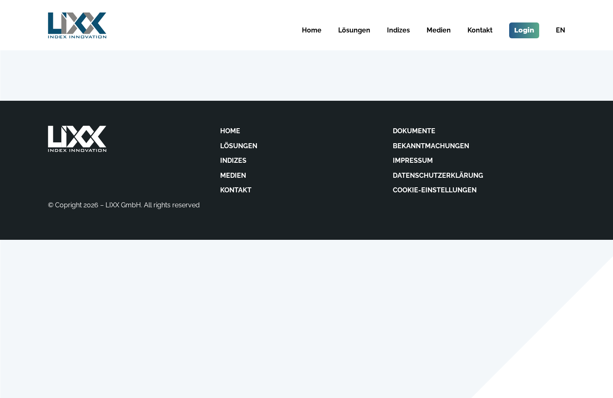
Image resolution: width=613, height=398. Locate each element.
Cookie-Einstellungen (435, 190)
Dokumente (414, 131)
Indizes (398, 30)
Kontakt (479, 30)
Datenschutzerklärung (438, 175)
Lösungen (354, 30)
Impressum (413, 160)
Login (524, 30)
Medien (439, 30)
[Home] (77, 25)
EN (560, 30)
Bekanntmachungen (431, 146)
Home (312, 30)
